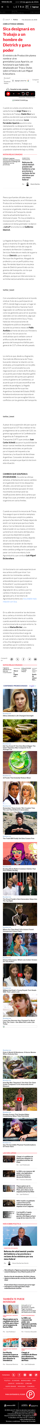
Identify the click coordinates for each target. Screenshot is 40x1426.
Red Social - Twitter (13, 1375)
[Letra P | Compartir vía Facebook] (23, 659)
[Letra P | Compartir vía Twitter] (17, 659)
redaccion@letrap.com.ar (27, 1419)
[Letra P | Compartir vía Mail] (35, 659)
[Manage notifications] (35, 1414)
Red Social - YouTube (30, 1375)
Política (15, 19)
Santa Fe (11, 1383)
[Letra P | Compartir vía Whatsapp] (11, 659)
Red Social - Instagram (25, 1375)
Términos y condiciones (13, 1421)
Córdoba (28, 1383)
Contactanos (6, 1375)
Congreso (30, 1386)
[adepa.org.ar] (24, 1405)
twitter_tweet (8, 290)
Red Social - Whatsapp (36, 1375)
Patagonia (21, 1386)
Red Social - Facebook (19, 1375)
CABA (34, 1380)
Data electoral (18, 12)
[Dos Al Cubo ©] (9, 1405)
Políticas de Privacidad (28, 1421)
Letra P (7, 19)
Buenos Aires (25, 1380)
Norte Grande (11, 1386)
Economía (16, 1380)
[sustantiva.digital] (33, 1405)
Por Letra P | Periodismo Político (7, 80)
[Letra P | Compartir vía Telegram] (29, 659)
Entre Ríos (19, 1383)
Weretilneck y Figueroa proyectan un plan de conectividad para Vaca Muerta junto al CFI (20, 1271)
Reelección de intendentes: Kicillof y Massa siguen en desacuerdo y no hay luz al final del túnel (20, 1278)
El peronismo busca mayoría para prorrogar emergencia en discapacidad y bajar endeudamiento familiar (19, 1286)
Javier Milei (19, 2)
